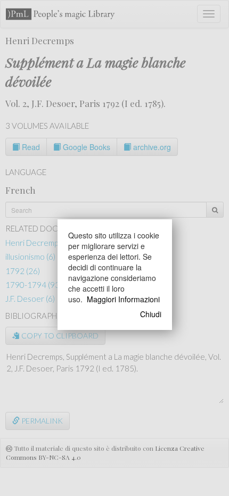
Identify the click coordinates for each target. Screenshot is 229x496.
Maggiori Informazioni (123, 299)
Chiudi (150, 314)
